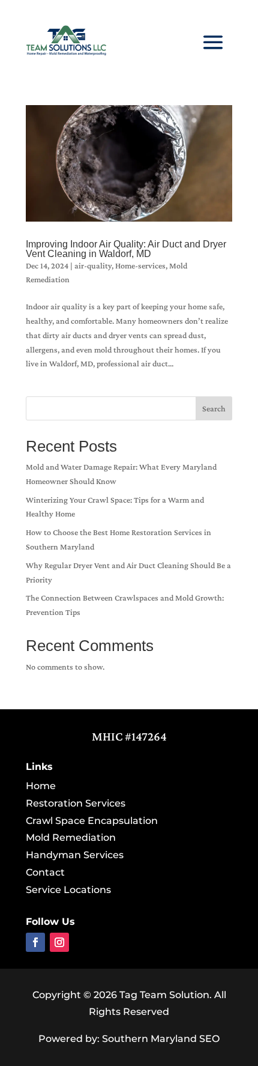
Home (41, 786)
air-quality (93, 265)
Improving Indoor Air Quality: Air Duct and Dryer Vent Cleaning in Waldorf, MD (126, 249)
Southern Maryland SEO (161, 1038)
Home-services (140, 265)
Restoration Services (75, 803)
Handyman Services (75, 855)
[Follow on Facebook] (35, 942)
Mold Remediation (71, 837)
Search (214, 408)
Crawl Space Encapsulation (92, 820)
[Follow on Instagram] (59, 942)
